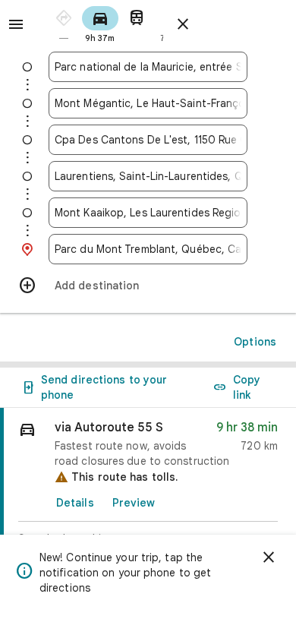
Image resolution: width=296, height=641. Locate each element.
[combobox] (148, 67)
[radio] (64, 23)
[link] (148, 496)
